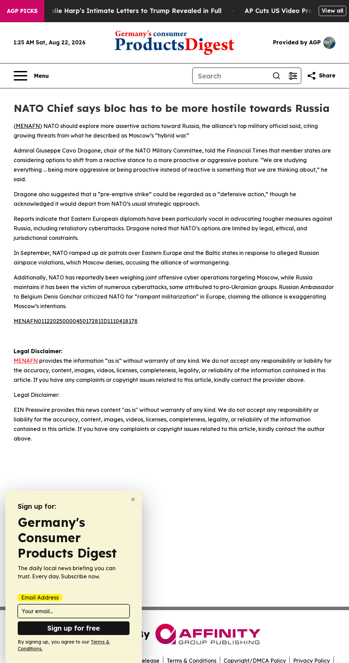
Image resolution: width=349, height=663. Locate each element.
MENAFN (28, 125)
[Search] (276, 76)
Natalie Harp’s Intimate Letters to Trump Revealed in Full (130, 11)
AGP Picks (22, 11)
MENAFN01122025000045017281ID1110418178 (76, 321)
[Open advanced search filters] (293, 76)
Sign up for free (73, 628)
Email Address (40, 597)
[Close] (133, 499)
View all (332, 10)
